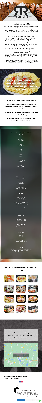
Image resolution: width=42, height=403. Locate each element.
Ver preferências (37, 400)
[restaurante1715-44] (33, 302)
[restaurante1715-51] (33, 292)
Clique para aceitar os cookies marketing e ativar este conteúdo (21, 355)
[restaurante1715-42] (21, 302)
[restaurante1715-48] (9, 312)
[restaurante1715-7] (21, 312)
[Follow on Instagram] (22, 381)
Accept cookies (20, 400)
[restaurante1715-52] (21, 292)
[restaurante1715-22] (21, 282)
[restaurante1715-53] (9, 292)
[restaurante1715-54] (33, 312)
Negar (29, 400)
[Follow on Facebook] (20, 381)
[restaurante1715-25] (9, 281)
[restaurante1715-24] (9, 302)
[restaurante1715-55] (33, 282)
